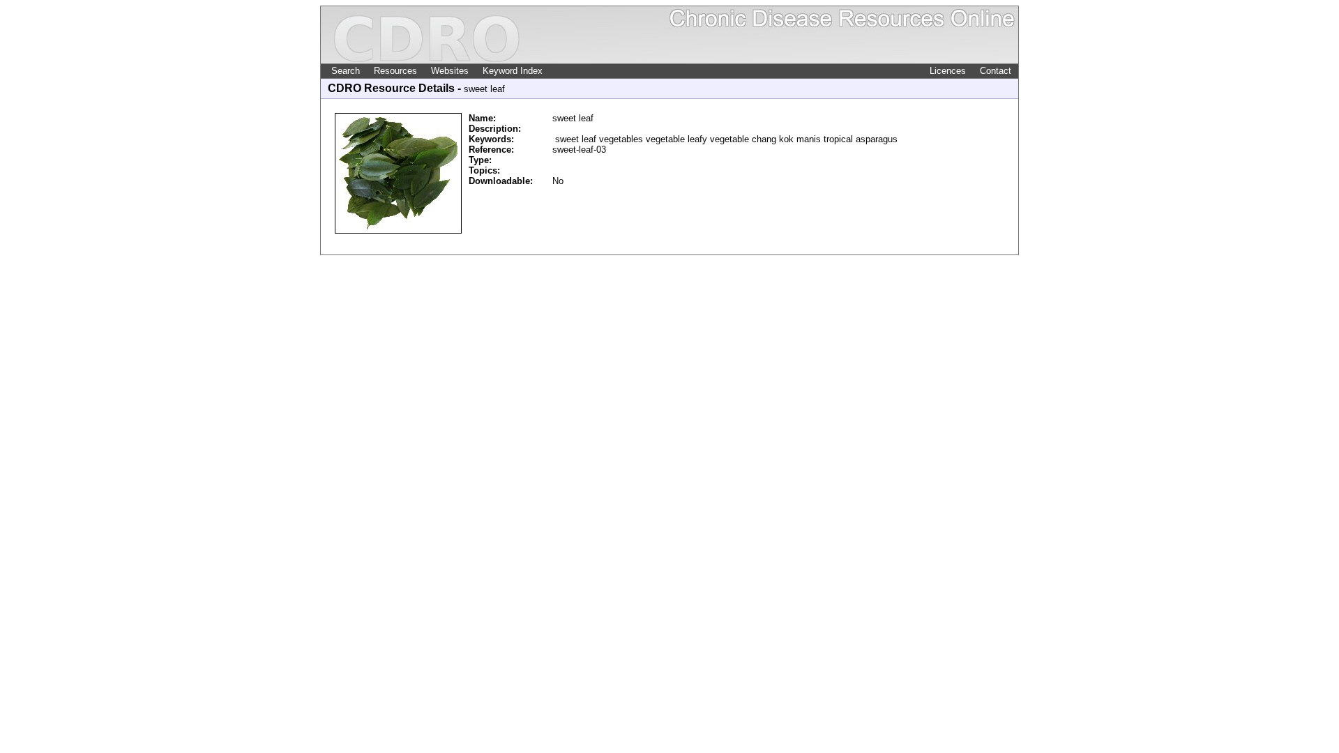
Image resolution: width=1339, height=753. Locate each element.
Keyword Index (513, 71)
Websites (450, 71)
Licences (948, 71)
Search (345, 71)
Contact (995, 71)
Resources (395, 71)
